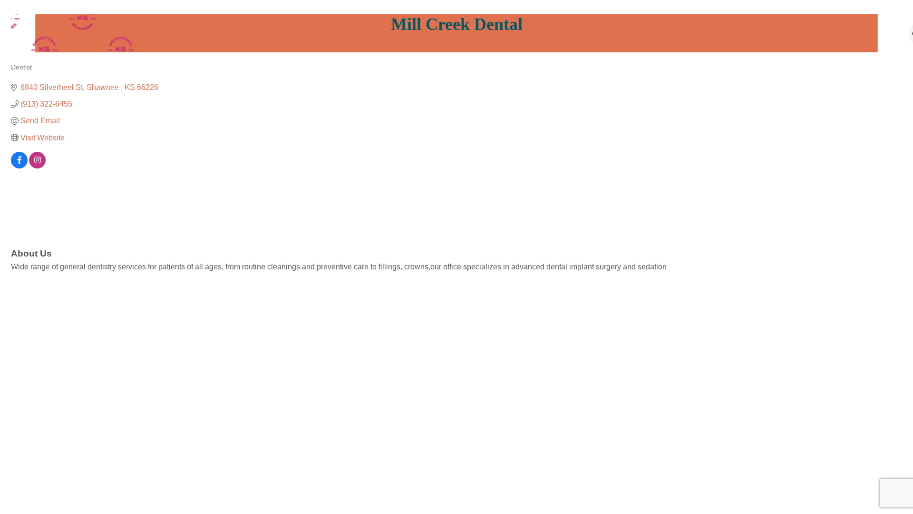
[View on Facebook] (19, 166)
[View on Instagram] (37, 166)
